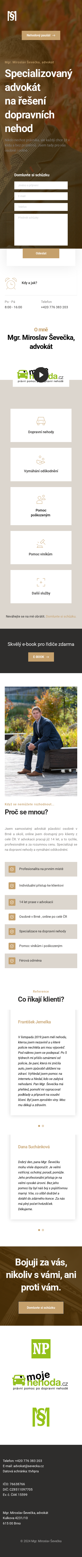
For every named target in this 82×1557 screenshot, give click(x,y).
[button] (41, 375)
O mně (41, 330)
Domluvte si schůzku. (61, 616)
